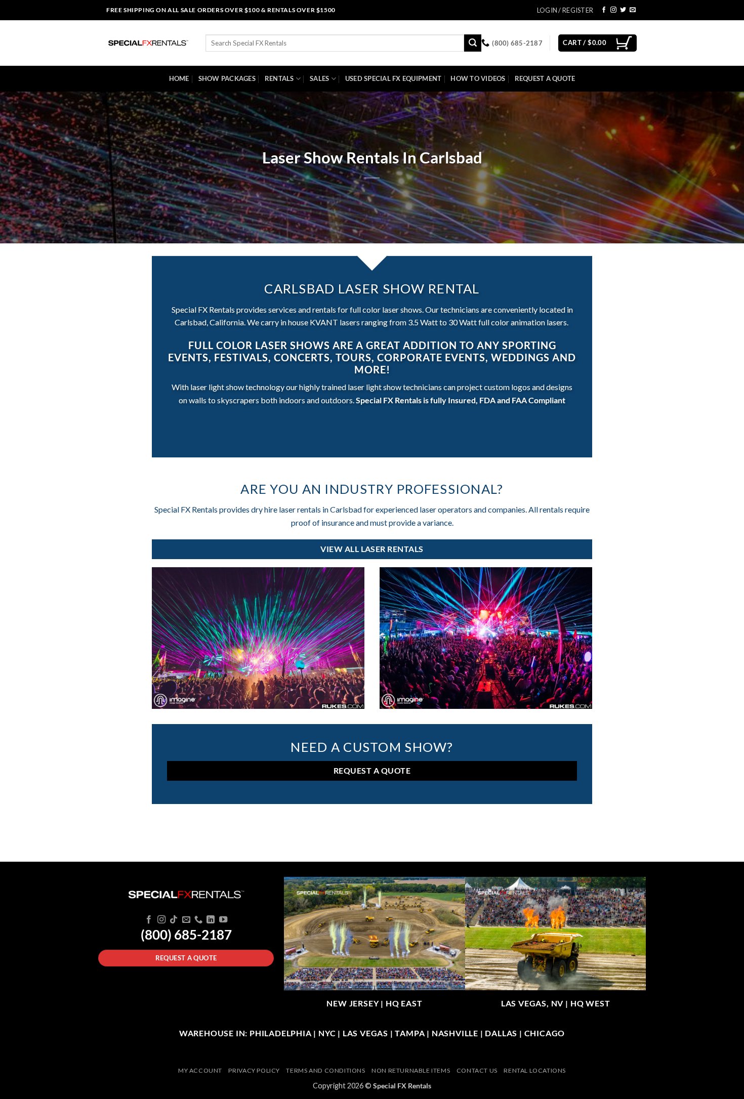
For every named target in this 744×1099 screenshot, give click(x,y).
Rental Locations (535, 1070)
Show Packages (227, 78)
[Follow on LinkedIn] (210, 919)
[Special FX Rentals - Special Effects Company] (148, 43)
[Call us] (198, 919)
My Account (200, 1070)
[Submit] (472, 43)
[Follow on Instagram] (613, 10)
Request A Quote (545, 78)
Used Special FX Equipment (393, 78)
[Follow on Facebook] (604, 10)
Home (179, 78)
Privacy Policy (254, 1070)
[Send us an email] (633, 10)
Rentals (279, 78)
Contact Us (477, 1070)
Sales (319, 78)
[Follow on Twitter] (623, 10)
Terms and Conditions (325, 1070)
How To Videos (477, 78)
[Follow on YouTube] (223, 919)
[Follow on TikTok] (174, 919)
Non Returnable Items (410, 1070)
